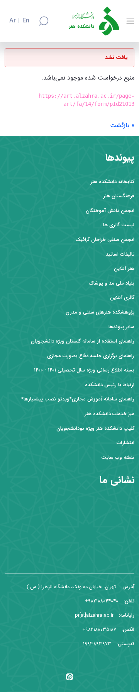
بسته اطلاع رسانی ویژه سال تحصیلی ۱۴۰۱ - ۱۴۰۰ (84, 370)
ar (12, 20)
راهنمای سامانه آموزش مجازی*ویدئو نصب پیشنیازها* (77, 399)
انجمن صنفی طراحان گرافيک (104, 240)
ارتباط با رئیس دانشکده (109, 385)
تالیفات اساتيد (120, 254)
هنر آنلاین (124, 269)
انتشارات (125, 443)
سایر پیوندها (121, 327)
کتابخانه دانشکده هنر (112, 182)
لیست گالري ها (118, 225)
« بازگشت (122, 125)
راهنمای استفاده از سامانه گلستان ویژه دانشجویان (82, 341)
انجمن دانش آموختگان (110, 211)
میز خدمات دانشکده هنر (109, 414)
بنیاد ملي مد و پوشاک (111, 283)
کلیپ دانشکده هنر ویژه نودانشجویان (95, 428)
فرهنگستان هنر (118, 196)
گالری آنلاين (122, 297)
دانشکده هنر (81, 26)
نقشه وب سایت (117, 457)
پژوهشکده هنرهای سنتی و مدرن (100, 312)
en (25, 20)
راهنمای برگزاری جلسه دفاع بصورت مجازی (90, 356)
